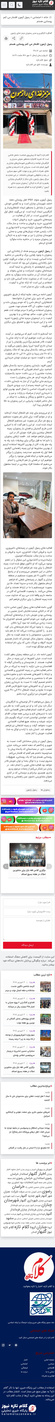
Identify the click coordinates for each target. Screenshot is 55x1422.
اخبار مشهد (15, 1169)
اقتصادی (51, 1367)
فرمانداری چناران (37, 1214)
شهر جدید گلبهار (30, 1195)
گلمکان (34, 1232)
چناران (42, 1227)
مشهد (10, 1218)
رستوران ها (45, 790)
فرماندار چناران (28, 1210)
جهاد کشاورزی (18, 1182)
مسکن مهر (17, 1218)
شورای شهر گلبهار (23, 1205)
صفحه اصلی (49, 1359)
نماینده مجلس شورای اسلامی (41, 1222)
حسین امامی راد (32, 1187)
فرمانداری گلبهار (23, 1214)
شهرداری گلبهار (29, 1200)
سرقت (21, 1192)
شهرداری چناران (45, 1200)
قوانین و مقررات (48, 1375)
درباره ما (24, 1371)
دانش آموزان (36, 1191)
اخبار (26, 1359)
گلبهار (42, 1231)
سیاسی (51, 1363)
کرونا (33, 1227)
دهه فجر (28, 1192)
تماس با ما (50, 1371)
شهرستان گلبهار (35, 1205)
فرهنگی (24, 1367)
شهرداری (6, 1196)
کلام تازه (21, 1226)
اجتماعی (37, 17)
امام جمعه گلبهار (40, 1182)
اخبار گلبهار (37, 1173)
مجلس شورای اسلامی (30, 1218)
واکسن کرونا (15, 1222)
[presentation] (49, 866)
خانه (46, 17)
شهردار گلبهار (15, 1196)
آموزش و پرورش (44, 1169)
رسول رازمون (31, 790)
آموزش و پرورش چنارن (28, 1169)
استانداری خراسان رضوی (30, 1178)
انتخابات (28, 1182)
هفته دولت (25, 1222)
